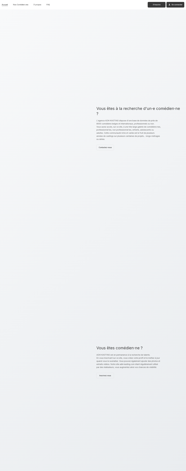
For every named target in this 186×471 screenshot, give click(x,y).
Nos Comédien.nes (20, 5)
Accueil (5, 5)
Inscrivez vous (105, 375)
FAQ (48, 5)
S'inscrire (156, 5)
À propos (37, 5)
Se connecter (177, 5)
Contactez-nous (105, 147)
